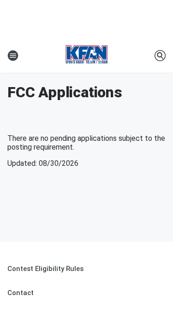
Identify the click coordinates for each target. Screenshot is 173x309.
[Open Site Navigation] (12, 55)
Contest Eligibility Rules (45, 269)
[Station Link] (86, 55)
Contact (20, 293)
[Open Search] (160, 55)
